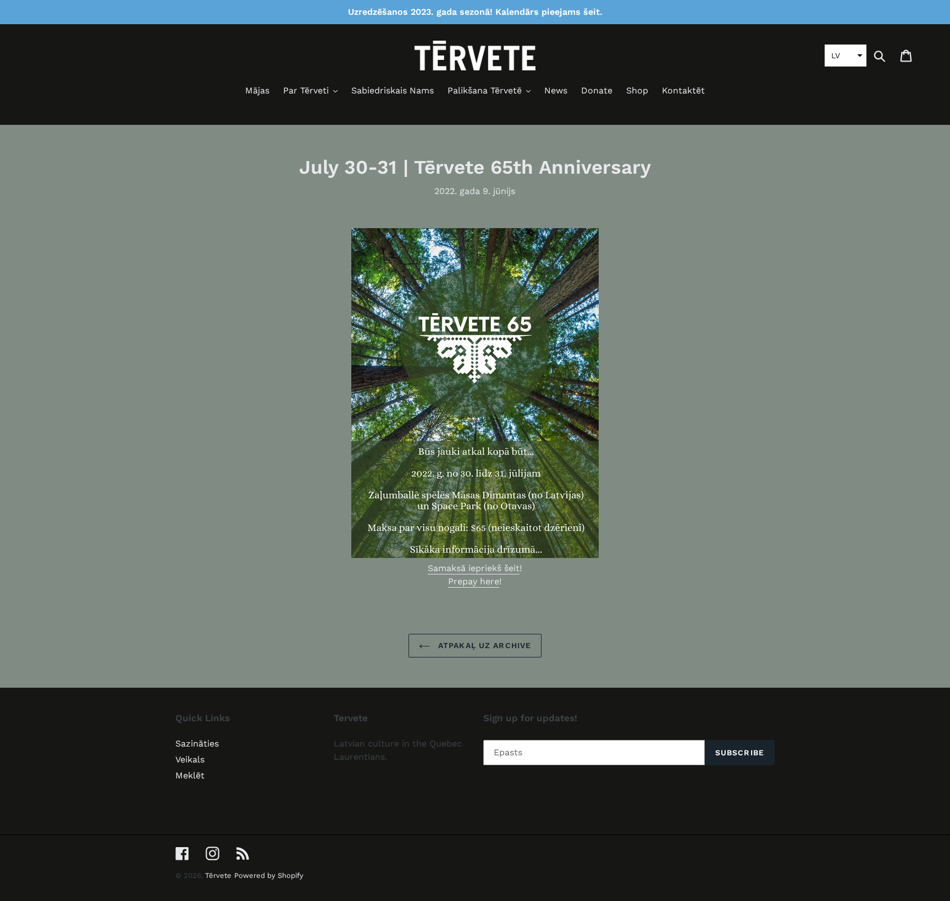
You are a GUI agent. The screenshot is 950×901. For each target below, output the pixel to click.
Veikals (190, 759)
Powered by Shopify (268, 875)
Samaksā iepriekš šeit (474, 568)
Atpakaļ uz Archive (483, 645)
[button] (845, 56)
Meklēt (190, 775)
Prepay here (473, 581)
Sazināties (197, 743)
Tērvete (218, 875)
